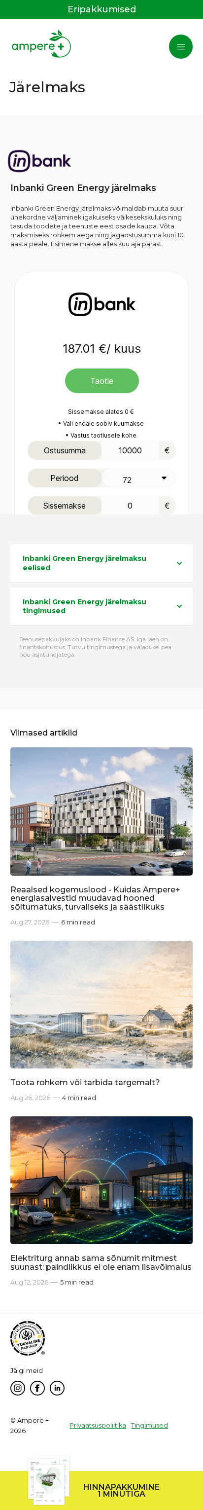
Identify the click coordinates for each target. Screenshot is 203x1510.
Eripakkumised (102, 9)
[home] (41, 45)
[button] (181, 47)
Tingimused (149, 1425)
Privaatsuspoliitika (97, 1425)
